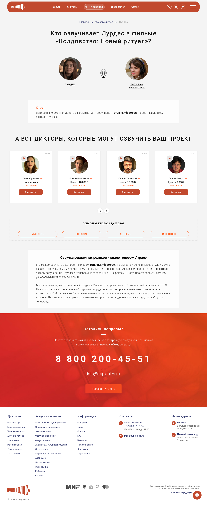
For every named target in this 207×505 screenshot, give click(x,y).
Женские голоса (16, 431)
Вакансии (82, 440)
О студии (82, 422)
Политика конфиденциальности (185, 493)
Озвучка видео (43, 440)
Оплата (81, 431)
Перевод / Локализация (48, 453)
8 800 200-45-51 (103, 358)
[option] (31, 177)
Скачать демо (31, 186)
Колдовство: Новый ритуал (77, 112)
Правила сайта (85, 444)
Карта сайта (83, 453)
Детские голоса (15, 435)
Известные (169, 234)
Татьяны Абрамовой (103, 264)
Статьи (135, 6)
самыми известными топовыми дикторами (86, 268)
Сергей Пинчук (176, 178)
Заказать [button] (30, 192)
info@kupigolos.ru (103, 374)
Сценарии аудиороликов (48, 427)
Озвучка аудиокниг (45, 435)
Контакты (82, 449)
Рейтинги (40, 471)
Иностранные (14, 449)
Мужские (38, 234)
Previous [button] (100, 211)
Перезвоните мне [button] (103, 389)
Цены (80, 427)
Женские (81, 234)
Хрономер (40, 458)
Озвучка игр (41, 449)
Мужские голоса (16, 427)
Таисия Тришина (31, 178)
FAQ (79, 435)
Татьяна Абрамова (124, 112)
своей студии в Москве (88, 285)
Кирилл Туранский (128, 178)
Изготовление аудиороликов (50, 422)
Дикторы (72, 6)
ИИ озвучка (41, 466)
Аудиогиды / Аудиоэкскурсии (51, 444)
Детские (125, 234)
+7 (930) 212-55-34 (134, 426)
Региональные (14, 444)
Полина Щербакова (79, 178)
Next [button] (106, 211)
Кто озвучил (13, 453)
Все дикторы (14, 422)
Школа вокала (42, 462)
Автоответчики (43, 431)
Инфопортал (118, 6)
